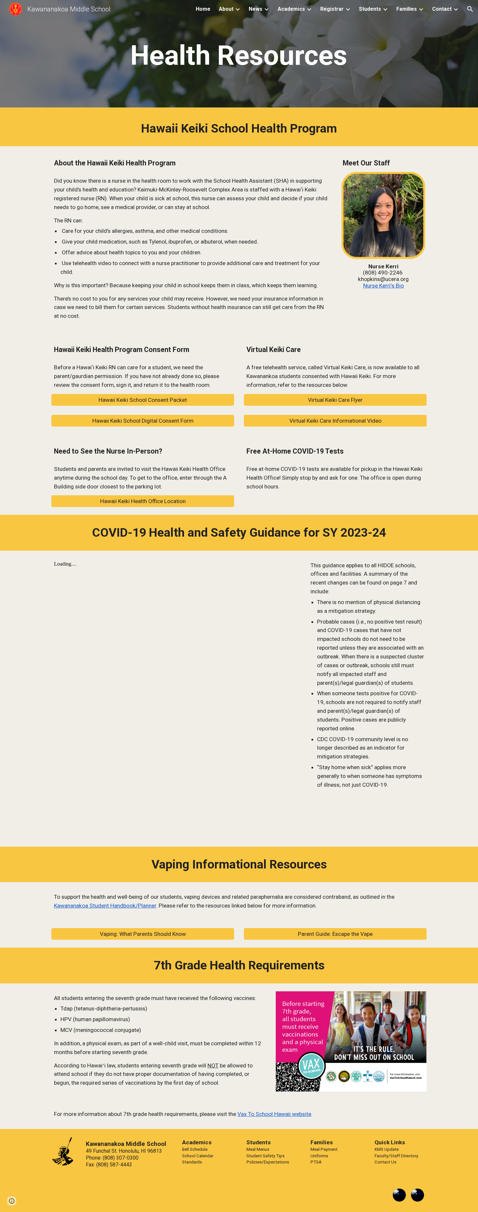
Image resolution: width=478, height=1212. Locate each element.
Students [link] (370, 9)
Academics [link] (291, 9)
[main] (239, 55)
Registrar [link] (332, 9)
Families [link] (406, 9)
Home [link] (203, 9)
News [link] (255, 9)
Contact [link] (442, 9)
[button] (470, 9)
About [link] (226, 9)
